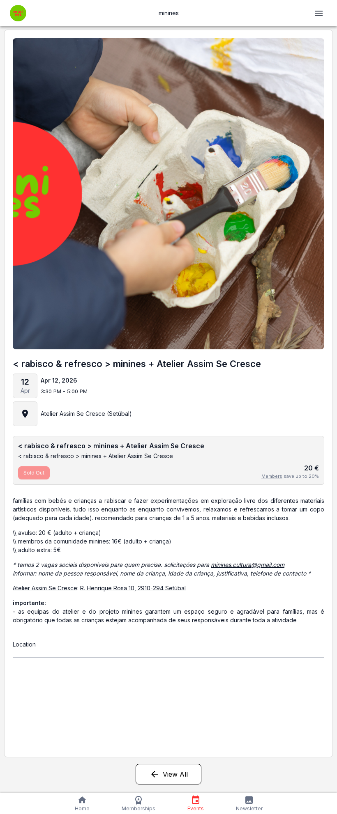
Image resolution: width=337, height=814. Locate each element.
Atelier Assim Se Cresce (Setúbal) (86, 413)
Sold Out (33, 473)
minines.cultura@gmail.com (247, 564)
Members (271, 476)
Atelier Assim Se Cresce (45, 588)
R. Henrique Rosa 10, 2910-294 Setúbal (133, 588)
